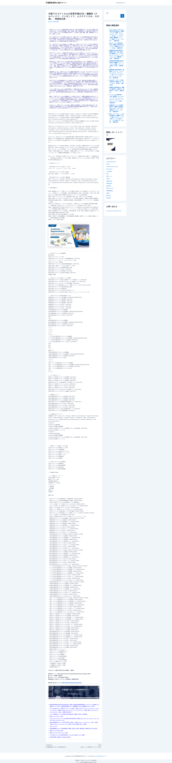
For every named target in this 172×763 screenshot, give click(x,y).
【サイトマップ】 (53, 726)
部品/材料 (108, 198)
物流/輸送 (108, 186)
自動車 (108, 193)
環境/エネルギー (110, 188)
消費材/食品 (109, 181)
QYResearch (109, 169)
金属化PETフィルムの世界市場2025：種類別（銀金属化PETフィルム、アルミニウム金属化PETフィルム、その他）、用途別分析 (116, 108)
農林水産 (108, 195)
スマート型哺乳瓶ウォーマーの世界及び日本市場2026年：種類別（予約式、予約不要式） (69, 714)
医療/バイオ (109, 176)
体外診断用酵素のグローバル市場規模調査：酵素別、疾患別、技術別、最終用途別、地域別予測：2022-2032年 (73, 728)
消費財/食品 (109, 183)
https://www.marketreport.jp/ (113, 210)
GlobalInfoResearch (111, 161)
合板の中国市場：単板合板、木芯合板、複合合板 (60, 737)
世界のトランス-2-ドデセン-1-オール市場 (59, 732)
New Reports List (120, 2)
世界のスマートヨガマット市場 (56, 716)
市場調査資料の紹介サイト (56, 3)
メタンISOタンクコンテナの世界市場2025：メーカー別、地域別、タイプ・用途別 (67, 734)
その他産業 (109, 171)
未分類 (108, 178)
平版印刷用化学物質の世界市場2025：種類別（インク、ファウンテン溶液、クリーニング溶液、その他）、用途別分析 (117, 64)
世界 (107, 173)
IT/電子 (108, 164)
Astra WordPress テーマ (101, 756)
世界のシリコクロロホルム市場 (56, 730)
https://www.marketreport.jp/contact (72, 682)
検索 (107, 13)
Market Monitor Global (112, 166)
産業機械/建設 (109, 190)
